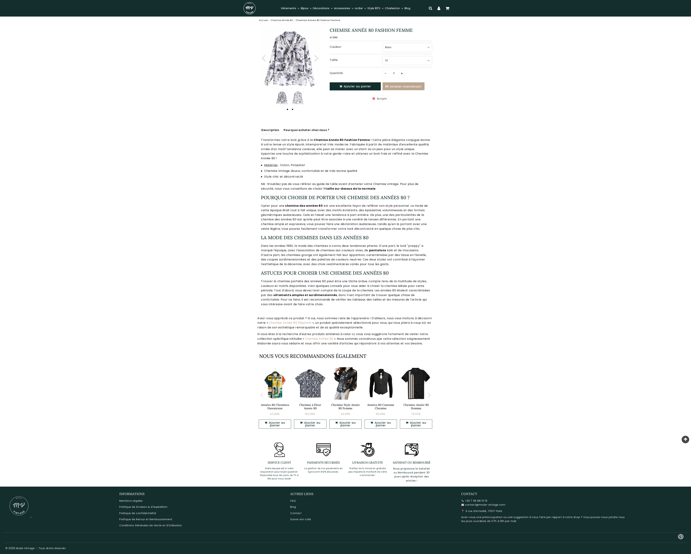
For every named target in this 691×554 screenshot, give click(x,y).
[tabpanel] (282, 98)
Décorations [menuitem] (321, 8)
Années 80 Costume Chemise (380, 406)
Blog (293, 507)
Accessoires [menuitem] (342, 8)
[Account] (439, 8)
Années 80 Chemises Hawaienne (275, 406)
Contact (296, 513)
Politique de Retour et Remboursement (145, 519)
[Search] (430, 8)
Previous (263, 58)
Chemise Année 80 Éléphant (290, 323)
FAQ (293, 501)
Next (316, 58)
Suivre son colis (300, 519)
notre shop (572, 517)
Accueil (263, 20)
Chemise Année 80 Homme (416, 406)
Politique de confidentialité (137, 513)
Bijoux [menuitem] (304, 8)
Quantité (336, 73)
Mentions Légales (131, 501)
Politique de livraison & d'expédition (143, 507)
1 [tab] (287, 109)
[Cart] (447, 8)
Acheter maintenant (406, 86)
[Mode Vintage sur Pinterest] (681, 538)
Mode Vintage (25, 548)
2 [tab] (292, 109)
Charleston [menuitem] (392, 8)
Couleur (335, 47)
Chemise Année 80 (282, 20)
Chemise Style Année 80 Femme (345, 406)
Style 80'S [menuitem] (373, 8)
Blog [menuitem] (407, 8)
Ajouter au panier (276, 424)
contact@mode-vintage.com (485, 505)
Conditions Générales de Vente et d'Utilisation (150, 525)
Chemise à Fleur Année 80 (310, 406)
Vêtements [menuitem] (288, 8)
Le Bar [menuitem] (359, 8)
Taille (334, 60)
